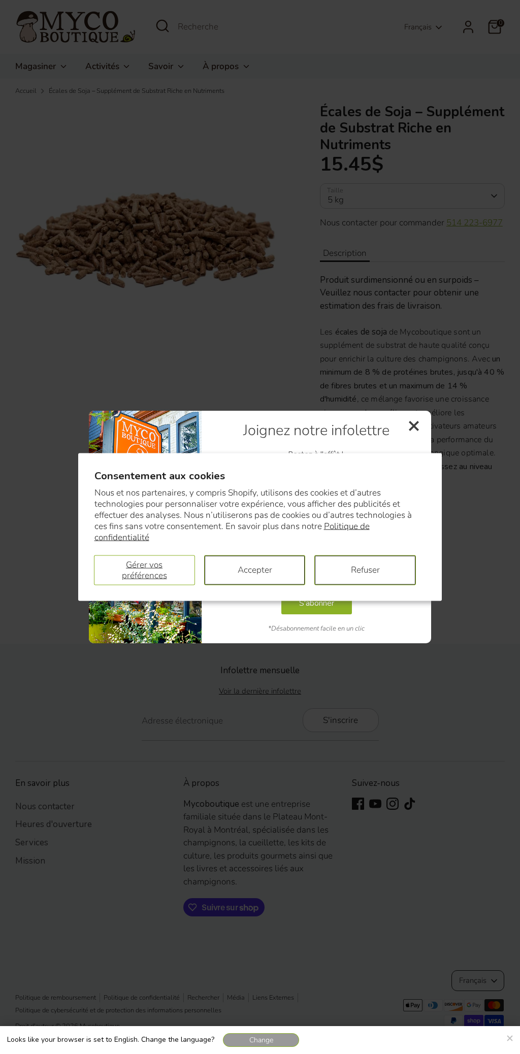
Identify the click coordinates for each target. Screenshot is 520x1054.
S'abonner (316, 603)
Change (261, 1040)
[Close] (509, 1036)
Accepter (255, 570)
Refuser (365, 570)
